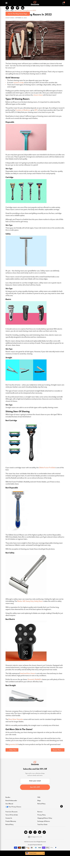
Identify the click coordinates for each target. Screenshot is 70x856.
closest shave (38, 95)
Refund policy (9, 824)
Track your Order (42, 824)
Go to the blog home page (17, 14)
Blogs (39, 800)
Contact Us (9, 818)
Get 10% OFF (35, 787)
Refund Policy (41, 803)
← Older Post (11, 750)
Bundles (8, 797)
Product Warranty (11, 821)
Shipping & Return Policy (44, 818)
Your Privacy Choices (15, 807)
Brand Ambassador (11, 800)
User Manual (9, 803)
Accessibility (61, 806)
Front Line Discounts (12, 811)
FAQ (38, 797)
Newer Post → (58, 750)
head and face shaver (27, 673)
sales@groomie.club (36, 837)
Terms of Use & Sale (12, 815)
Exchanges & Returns (43, 821)
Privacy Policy (41, 815)
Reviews (40, 811)
